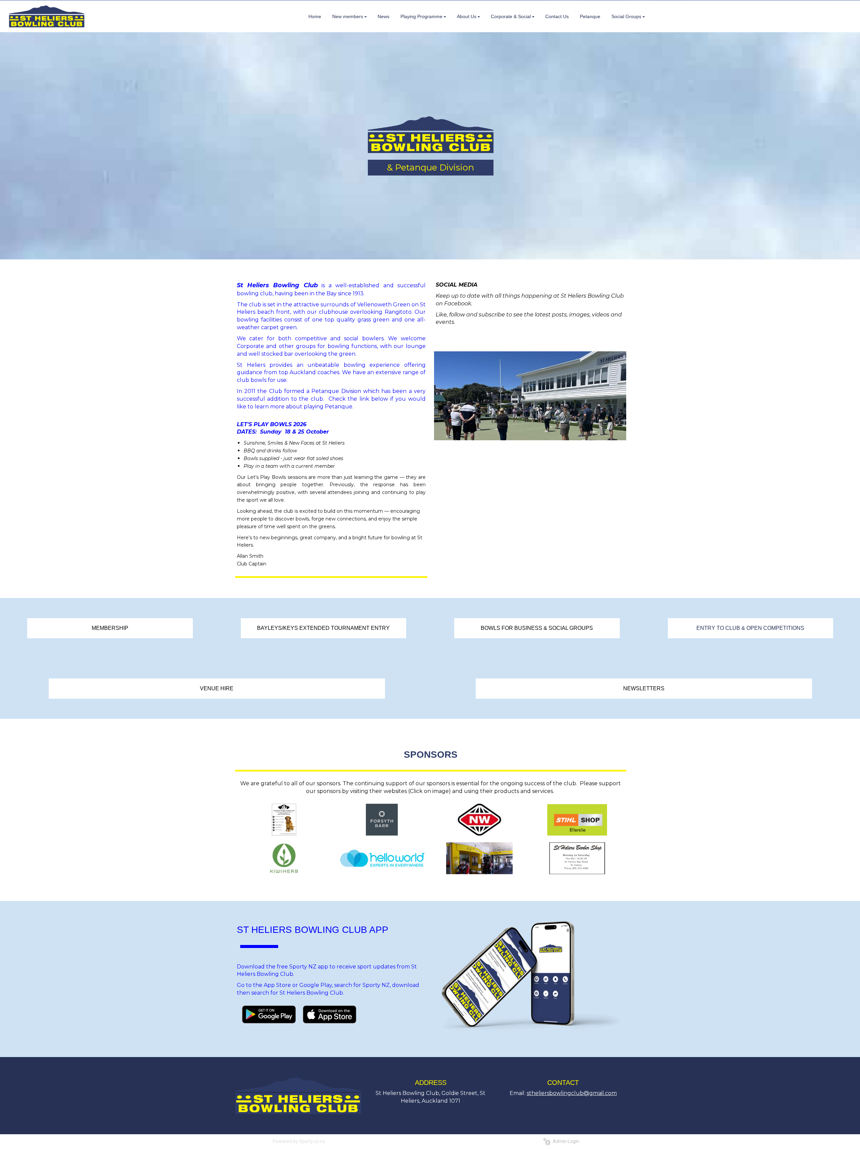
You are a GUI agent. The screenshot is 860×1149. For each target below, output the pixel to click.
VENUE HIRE (216, 688)
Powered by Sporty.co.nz (299, 1141)
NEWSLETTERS (643, 688)
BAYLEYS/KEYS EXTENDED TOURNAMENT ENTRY (323, 628)
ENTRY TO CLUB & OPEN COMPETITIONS (750, 628)
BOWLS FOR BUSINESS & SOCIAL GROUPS (537, 628)
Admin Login (565, 1141)
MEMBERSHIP (110, 628)
